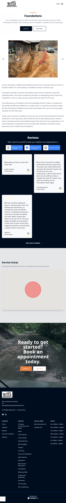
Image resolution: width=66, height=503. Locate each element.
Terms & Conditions (8, 434)
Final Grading (22, 484)
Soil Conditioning (23, 487)
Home (4, 424)
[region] (33, 59)
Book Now (39, 29)
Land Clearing (22, 434)
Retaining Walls (22, 472)
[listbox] (33, 59)
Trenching (21, 451)
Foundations (22, 469)
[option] (33, 59)
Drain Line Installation (24, 454)
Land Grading (22, 438)
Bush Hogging (22, 444)
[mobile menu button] (62, 4)
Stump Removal (23, 441)
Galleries (4, 427)
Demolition (21, 480)
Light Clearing (22, 457)
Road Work (21, 460)
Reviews (4, 431)
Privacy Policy (21, 410)
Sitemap (4, 437)
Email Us (26, 29)
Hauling (20, 447)
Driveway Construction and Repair (23, 426)
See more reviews (33, 243)
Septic (20, 431)
